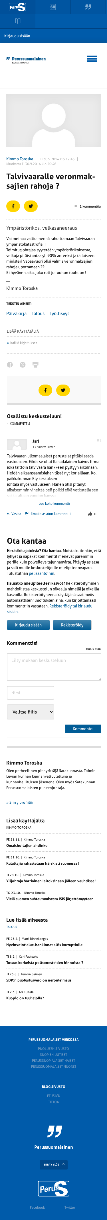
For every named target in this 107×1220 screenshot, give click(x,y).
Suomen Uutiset (53, 1055)
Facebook (37, 1208)
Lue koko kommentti (54, 504)
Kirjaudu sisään (17, 36)
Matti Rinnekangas (35, 939)
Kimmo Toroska (19, 159)
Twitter (69, 1208)
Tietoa (53, 1102)
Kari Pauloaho (28, 957)
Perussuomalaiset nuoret (53, 1067)
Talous (38, 313)
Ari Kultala (26, 992)
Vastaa (16, 514)
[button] (92, 58)
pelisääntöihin (41, 573)
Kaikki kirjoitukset (23, 343)
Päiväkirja (16, 313)
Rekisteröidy (72, 625)
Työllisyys (59, 313)
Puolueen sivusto (53, 1049)
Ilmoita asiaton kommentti (50, 514)
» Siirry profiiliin (20, 802)
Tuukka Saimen (31, 974)
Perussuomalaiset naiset (53, 1061)
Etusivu (53, 1096)
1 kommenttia (90, 206)
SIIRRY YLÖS (51, 1164)
